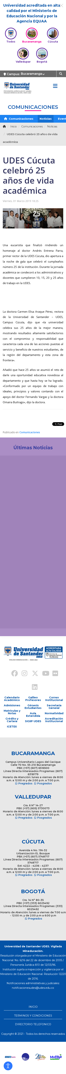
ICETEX (12, 726)
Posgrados (44, 783)
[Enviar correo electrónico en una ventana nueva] (33, 987)
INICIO (33, 1006)
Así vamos (13, 619)
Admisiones (12, 705)
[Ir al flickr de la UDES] (53, 674)
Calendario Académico (12, 698)
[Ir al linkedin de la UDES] (33, 687)
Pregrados (25, 783)
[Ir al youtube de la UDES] (43, 674)
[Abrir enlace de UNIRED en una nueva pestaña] (26, 1057)
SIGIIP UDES (33, 721)
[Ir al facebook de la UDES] (12, 674)
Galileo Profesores (33, 698)
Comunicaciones (20, 118)
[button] (8, 1065)
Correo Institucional (54, 698)
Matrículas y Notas (12, 712)
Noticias (46, 118)
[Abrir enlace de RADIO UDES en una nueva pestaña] (10, 1057)
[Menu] (55, 86)
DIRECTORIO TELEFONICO (33, 1024)
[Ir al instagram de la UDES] (22, 674)
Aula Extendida (33, 714)
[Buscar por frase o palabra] (61, 73)
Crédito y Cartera (12, 720)
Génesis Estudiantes (33, 706)
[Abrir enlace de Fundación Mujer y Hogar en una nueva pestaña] (41, 1057)
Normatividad (54, 713)
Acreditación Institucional (54, 720)
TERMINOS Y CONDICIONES (33, 1015)
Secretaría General (54, 706)
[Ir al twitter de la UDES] (33, 674)
